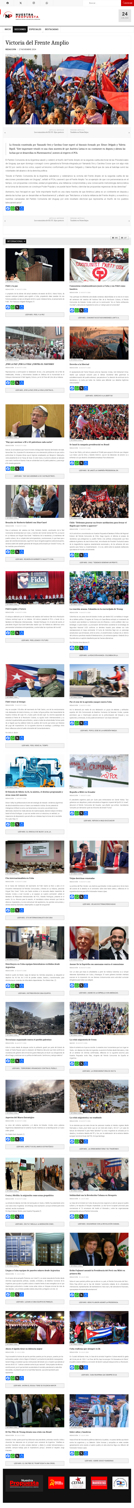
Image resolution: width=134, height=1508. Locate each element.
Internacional (15, 241)
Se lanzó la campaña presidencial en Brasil (89, 444)
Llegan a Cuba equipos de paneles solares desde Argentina (32, 1270)
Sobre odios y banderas (80, 1432)
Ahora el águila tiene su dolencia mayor (23, 1349)
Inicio (8, 29)
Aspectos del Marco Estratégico (19, 1117)
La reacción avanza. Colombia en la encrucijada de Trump (96, 609)
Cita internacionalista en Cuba (19, 878)
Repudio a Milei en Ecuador (82, 792)
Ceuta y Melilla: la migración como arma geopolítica (29, 1195)
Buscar (128, 3)
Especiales (35, 29)
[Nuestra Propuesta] (22, 15)
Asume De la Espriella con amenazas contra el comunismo (97, 964)
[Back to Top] (2, 1505)
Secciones (20, 29)
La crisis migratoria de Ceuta (83, 1040)
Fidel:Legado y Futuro (15, 609)
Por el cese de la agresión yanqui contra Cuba (91, 702)
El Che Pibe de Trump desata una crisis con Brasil (28, 1432)
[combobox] (102, 3)
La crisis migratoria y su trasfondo (86, 1117)
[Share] (67, 208)
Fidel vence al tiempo (15, 702)
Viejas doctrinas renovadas (82, 878)
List (125, 238)
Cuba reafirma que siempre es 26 (85, 1349)
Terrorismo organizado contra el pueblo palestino (28, 1040)
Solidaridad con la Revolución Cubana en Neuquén (93, 1195)
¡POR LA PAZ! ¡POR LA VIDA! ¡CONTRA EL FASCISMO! (29, 364)
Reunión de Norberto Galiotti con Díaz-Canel (26, 522)
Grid (116, 238)
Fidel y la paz (11, 286)
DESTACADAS (51, 29)
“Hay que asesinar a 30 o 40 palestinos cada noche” (29, 442)
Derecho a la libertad (79, 364)
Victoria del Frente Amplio (37, 42)
